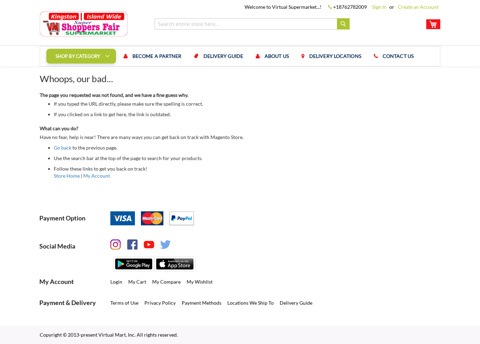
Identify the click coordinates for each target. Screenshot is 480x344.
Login (116, 282)
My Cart (137, 282)
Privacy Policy (160, 303)
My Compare (166, 282)
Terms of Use (124, 303)
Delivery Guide (296, 303)
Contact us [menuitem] (398, 56)
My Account (96, 176)
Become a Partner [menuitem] (157, 56)
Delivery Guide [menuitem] (223, 56)
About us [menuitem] (277, 56)
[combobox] (252, 23)
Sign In (379, 7)
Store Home (67, 176)
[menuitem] (81, 56)
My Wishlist (200, 282)
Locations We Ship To (250, 303)
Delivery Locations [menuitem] (335, 56)
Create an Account (418, 7)
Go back (62, 148)
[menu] (240, 56)
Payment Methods (201, 303)
